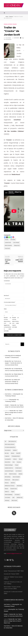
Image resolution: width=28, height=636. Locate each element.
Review (6, 488)
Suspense (10, 24)
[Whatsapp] (9, 237)
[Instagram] (13, 237)
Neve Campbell (16, 476)
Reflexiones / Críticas (9, 485)
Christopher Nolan (16, 456)
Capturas (7, 456)
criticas (15, 459)
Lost (6, 473)
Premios (6, 482)
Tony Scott (7, 248)
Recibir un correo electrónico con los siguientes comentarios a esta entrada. (7, 324)
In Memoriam (18, 468)
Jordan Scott (8, 242)
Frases (16, 465)
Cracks (6, 239)
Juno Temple (16, 242)
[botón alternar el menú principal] (4, 13)
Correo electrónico (9, 302)
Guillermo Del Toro (9, 468)
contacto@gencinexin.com (14, 553)
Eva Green (13, 239)
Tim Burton (17, 494)
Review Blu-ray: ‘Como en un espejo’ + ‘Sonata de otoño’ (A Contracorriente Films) (13, 363)
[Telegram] (11, 237)
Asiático (15, 450)
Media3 (20, 473)
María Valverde (8, 245)
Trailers (14, 24)
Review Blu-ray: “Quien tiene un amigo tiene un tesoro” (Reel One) (14, 412)
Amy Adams (7, 450)
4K (5, 441)
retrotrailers (19, 485)
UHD (13, 497)
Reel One (13, 482)
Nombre (6, 295)
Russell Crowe (14, 488)
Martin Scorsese (12, 473)
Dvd (13, 462)
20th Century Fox (12, 441)
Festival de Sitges (9, 465)
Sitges (12, 491)
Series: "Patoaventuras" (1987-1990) (14, 571)
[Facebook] (5, 237)
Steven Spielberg (8, 494)
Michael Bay (7, 476)
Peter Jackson (15, 479)
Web (5, 309)
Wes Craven (14, 500)
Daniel (6, 405)
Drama (5, 24)
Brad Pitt (18, 453)
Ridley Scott (16, 245)
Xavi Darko (8, 38)
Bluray (12, 453)
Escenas (19, 462)
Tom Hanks (7, 497)
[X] (7, 237)
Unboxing (7, 500)
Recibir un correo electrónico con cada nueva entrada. (15, 322)
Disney (20, 459)
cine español (8, 459)
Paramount (7, 479)
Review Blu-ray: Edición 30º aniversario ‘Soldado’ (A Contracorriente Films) (12, 381)
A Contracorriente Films (10, 447)
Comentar (7, 281)
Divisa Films (7, 462)
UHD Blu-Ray (19, 497)
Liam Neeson (18, 471)
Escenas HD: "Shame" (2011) (11, 574)
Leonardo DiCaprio (9, 471)
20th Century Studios (9, 444)
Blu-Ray (7, 453)
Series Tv (7, 491)
